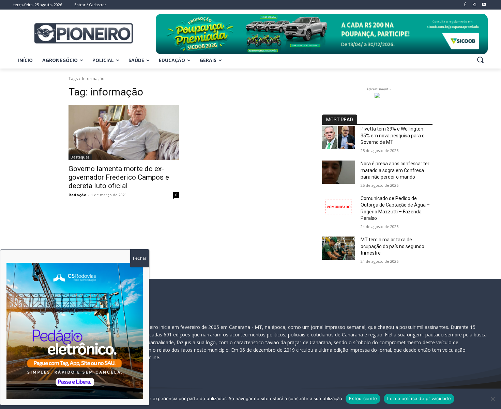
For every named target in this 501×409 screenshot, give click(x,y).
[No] (492, 398)
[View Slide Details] (322, 34)
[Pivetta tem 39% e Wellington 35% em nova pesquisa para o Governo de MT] (338, 137)
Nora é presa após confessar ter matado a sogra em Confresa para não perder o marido (395, 170)
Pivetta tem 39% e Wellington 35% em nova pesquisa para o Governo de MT (393, 135)
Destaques (80, 157)
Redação (77, 194)
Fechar (139, 258)
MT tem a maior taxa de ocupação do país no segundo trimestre (392, 246)
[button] (480, 59)
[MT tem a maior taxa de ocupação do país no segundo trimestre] (338, 248)
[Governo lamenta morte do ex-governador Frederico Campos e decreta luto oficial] (124, 132)
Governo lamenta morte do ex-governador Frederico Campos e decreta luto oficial (119, 177)
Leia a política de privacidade (419, 398)
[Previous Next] (74, 331)
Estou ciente (363, 398)
